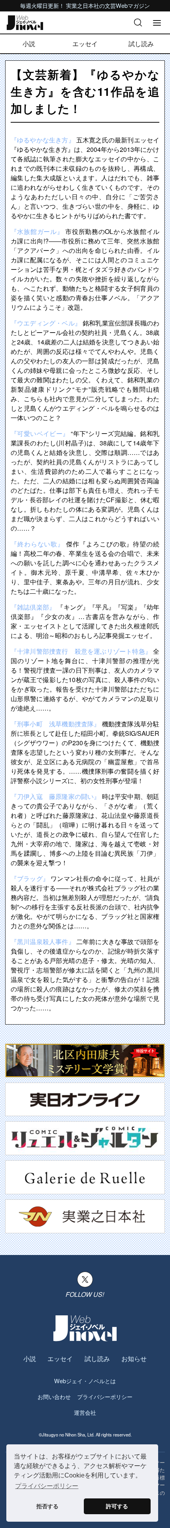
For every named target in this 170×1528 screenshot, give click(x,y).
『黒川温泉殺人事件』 (43, 941)
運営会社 (85, 1412)
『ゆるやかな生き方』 (43, 139)
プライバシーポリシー (104, 1396)
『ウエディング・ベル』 (46, 322)
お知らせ (134, 1358)
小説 (29, 43)
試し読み (141, 43)
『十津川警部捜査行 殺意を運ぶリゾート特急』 (81, 651)
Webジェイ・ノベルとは (85, 1381)
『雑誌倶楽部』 (33, 607)
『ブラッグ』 (30, 878)
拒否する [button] (47, 1506)
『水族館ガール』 (37, 231)
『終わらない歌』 (37, 543)
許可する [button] (117, 1506)
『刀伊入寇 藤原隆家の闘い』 (55, 796)
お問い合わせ (54, 1396)
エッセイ (85, 43)
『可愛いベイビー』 (40, 433)
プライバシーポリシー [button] (46, 1486)
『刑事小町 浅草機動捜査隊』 (55, 723)
